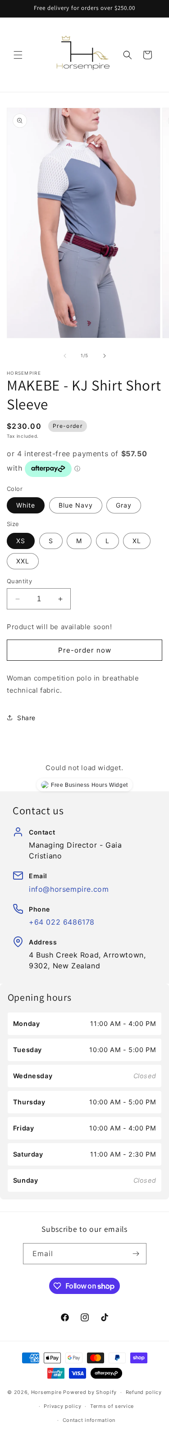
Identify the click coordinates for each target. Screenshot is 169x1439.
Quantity (19, 581)
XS (20, 541)
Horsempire (46, 1392)
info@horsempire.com (69, 889)
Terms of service (112, 1406)
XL (136, 541)
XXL (22, 561)
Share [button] (26, 718)
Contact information (89, 1420)
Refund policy (144, 1392)
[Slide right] (104, 356)
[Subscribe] (136, 1253)
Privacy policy (62, 1406)
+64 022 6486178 (62, 921)
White (25, 505)
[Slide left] (65, 356)
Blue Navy (76, 505)
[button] (18, 55)
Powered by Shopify (90, 1392)
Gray (124, 505)
